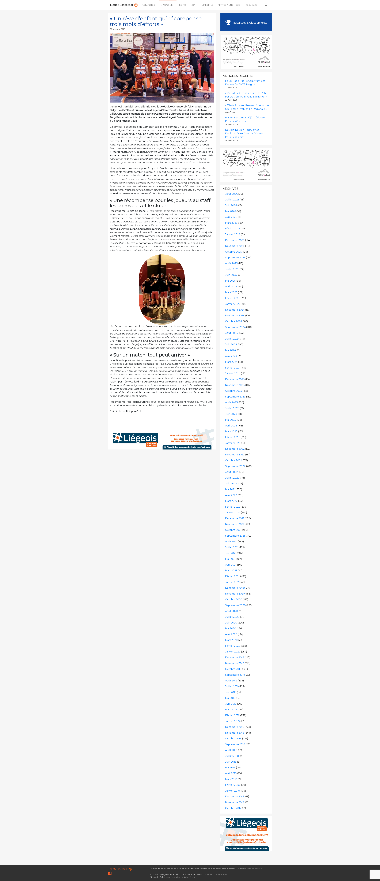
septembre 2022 (235, 466)
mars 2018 (231, 779)
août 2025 (231, 263)
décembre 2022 (235, 448)
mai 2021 (230, 559)
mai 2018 (230, 767)
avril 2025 (231, 286)
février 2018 (232, 785)
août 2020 (231, 611)
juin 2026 (231, 205)
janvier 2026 (232, 234)
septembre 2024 (235, 327)
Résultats (251, 5)
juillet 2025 (232, 269)
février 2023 (232, 437)
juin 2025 (231, 275)
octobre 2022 (233, 460)
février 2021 (232, 576)
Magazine (167, 5)
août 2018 (231, 750)
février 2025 (232, 298)
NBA (192, 5)
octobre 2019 (233, 669)
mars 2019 (231, 709)
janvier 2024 (232, 373)
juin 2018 (230, 761)
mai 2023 (230, 419)
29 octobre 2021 (117, 29)
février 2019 (232, 715)
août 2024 (231, 333)
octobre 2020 (233, 599)
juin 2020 (231, 622)
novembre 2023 (235, 385)
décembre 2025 (234, 240)
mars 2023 (231, 431)
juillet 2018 (232, 756)
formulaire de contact (251, 869)
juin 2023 (231, 414)
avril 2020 (231, 634)
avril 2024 (231, 356)
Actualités (148, 5)
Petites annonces (229, 5)
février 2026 (232, 228)
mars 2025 (231, 292)
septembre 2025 (235, 257)
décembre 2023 (235, 379)
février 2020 (232, 645)
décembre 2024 (235, 309)
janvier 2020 (232, 651)
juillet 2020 (232, 616)
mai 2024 (230, 350)
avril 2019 (230, 703)
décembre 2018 (234, 727)
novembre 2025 (234, 246)
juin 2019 (230, 692)
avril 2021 (230, 564)
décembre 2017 (234, 796)
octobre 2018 (233, 738)
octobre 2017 (233, 808)
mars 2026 (231, 222)
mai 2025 (230, 280)
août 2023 (231, 402)
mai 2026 (230, 211)
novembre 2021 (234, 524)
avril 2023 (231, 425)
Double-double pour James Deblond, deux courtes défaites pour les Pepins (244, 133)
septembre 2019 (235, 674)
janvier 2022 (232, 512)
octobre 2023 (233, 390)
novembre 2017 (234, 802)
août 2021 (231, 541)
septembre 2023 (235, 396)
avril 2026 (231, 217)
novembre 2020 (235, 593)
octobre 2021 (233, 530)
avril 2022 (231, 495)
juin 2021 (230, 553)
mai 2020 (230, 628)
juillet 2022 (232, 477)
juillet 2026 (232, 199)
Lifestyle (207, 5)
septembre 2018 (235, 744)
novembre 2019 (234, 663)
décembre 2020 (235, 587)
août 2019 (231, 680)
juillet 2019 (232, 686)
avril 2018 (231, 773)
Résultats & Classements (249, 22)
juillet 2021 (232, 547)
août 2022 (231, 472)
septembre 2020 (235, 605)
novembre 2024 (235, 315)
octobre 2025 (233, 251)
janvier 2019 (232, 721)
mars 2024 (231, 361)
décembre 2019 (234, 657)
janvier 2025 (232, 304)
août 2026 (231, 193)
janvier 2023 (232, 443)
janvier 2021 (232, 582)
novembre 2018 (234, 732)
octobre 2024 (233, 321)
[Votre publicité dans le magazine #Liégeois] (162, 438)
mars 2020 (231, 640)
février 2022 (232, 506)
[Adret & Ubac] (247, 51)
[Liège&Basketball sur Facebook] (109, 874)
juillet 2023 (232, 408)
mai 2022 (230, 489)
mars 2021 (231, 570)
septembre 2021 (235, 535)
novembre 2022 (235, 454)
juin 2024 (231, 344)
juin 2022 (231, 483)
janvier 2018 (232, 790)
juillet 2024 (232, 338)
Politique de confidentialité (213, 874)
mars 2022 (231, 501)
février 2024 (232, 367)
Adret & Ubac (190, 877)
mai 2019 (230, 698)
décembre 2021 (234, 518)
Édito (182, 5)
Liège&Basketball (122, 5)
